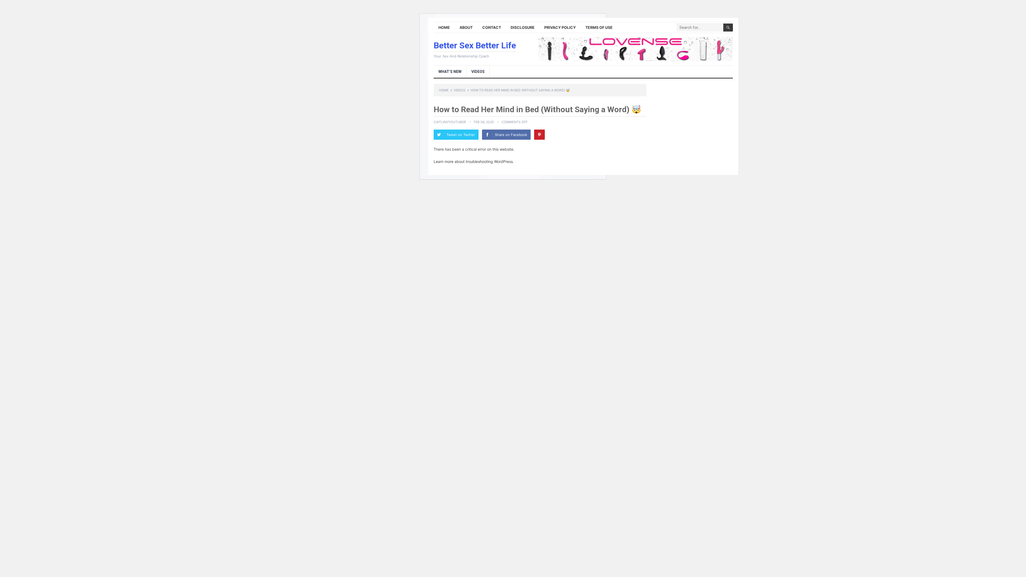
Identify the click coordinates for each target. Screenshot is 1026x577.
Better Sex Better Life (475, 45)
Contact (491, 27)
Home (444, 27)
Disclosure (523, 27)
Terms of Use (599, 27)
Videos (478, 71)
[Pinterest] (539, 135)
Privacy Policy (560, 27)
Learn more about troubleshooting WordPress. (474, 161)
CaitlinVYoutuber (450, 122)
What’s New (449, 71)
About (466, 27)
